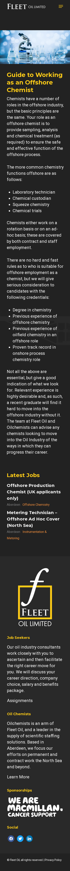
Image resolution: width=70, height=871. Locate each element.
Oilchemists (18, 723)
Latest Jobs (23, 475)
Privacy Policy (53, 860)
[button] (61, 6)
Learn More (18, 777)
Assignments (20, 700)
